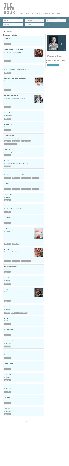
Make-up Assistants (16, 141)
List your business (36, 13)
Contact (59, 13)
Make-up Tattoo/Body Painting (11, 143)
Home (21, 13)
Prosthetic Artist (35, 177)
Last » (27, 421)
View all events (52, 65)
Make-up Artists (8, 44)
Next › (23, 421)
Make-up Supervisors (23, 312)
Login (64, 13)
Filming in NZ (46, 13)
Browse (27, 13)
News (53, 13)
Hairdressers (7, 312)
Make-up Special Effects (26, 141)
